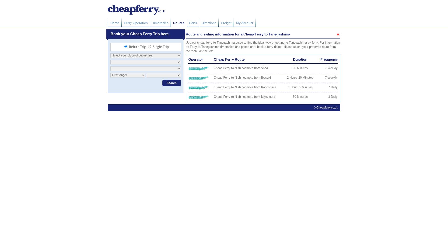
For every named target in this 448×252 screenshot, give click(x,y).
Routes (179, 23)
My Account (244, 23)
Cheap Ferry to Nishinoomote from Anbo (241, 68)
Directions (209, 23)
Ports (193, 23)
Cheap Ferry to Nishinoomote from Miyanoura (244, 96)
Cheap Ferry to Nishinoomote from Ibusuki (242, 77)
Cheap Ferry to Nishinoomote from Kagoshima (245, 87)
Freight (226, 23)
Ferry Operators (136, 23)
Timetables (160, 23)
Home (114, 23)
